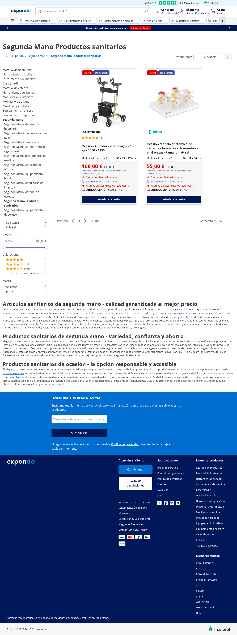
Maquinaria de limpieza (18, 97)
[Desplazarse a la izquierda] (7, 28)
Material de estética (15, 88)
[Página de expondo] (7, 56)
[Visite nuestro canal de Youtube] (159, 504)
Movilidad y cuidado (16, 106)
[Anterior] (73, 221)
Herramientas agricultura (19, 92)
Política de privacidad (125, 444)
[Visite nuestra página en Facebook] (166, 504)
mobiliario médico (13, 373)
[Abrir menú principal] (12, 21)
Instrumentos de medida (19, 79)
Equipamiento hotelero (18, 110)
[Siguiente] (85, 221)
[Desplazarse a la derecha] (229, 28)
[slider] (4, 247)
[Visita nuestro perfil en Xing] (178, 504)
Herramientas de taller (17, 74)
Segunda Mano (13, 120)
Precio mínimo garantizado (101, 181)
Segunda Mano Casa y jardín (22, 142)
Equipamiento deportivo (19, 115)
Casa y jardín (11, 83)
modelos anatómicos (184, 313)
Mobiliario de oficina (16, 101)
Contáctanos (135, 469)
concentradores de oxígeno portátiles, (149, 313)
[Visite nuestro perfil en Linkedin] (172, 504)
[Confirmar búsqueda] (146, 11)
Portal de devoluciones (135, 483)
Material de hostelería (17, 70)
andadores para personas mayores (106, 313)
